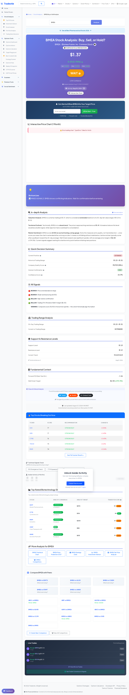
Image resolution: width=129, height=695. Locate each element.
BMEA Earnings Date (76, 553)
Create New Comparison (38, 633)
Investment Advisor (11, 23)
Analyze (96, 22)
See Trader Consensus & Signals (76, 671)
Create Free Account (75, 483)
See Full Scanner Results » (75, 455)
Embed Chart (87, 395)
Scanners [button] (7, 77)
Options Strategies (83, 686)
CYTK (31, 512)
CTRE (31, 438)
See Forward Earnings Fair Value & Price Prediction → (45, 202)
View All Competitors (60, 633)
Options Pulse (10, 63)
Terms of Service (107, 688)
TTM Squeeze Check (54, 469)
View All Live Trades (76, 667)
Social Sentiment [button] (9, 86)
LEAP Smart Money (11, 73)
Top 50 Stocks (10, 20)
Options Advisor (10, 45)
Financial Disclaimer (120, 688)
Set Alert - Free (90, 111)
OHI (31, 428)
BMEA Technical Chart (37, 553)
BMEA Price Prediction (56, 553)
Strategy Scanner (11, 59)
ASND (31, 534)
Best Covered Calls (11, 56)
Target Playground (11, 52)
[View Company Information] (95, 44)
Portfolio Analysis (11, 30)
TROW (32, 444)
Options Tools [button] (8, 38)
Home (6, 8)
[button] (54, 4)
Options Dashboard (11, 42)
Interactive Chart (76, 93)
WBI (31, 433)
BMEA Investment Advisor (94, 553)
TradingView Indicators (12, 34)
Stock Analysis (37, 14)
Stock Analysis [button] (9, 16)
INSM (31, 519)
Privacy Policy (121, 686)
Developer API (110, 686)
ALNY (31, 505)
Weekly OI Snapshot (11, 66)
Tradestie (9, 3)
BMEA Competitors (37, 561)
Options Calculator (11, 49)
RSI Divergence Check (35, 469)
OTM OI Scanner (10, 69)
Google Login (122, 4)
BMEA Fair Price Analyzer (115, 553)
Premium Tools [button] (9, 82)
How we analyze (118, 212)
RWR (31, 449)
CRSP (31, 527)
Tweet (63, 395)
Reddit (74, 395)
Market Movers (8, 12)
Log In (84, 487)
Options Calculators (97, 686)
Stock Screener (10, 27)
